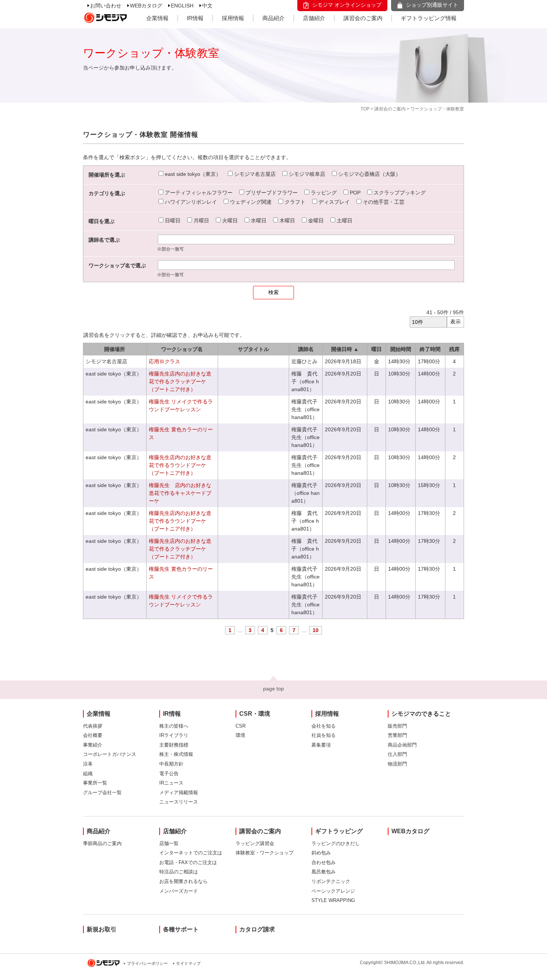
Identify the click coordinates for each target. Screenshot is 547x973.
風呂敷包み (323, 871)
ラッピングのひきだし (335, 843)
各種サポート (181, 929)
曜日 (376, 349)
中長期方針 (171, 764)
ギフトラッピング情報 (429, 18)
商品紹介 (273, 18)
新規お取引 (101, 929)
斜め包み (321, 853)
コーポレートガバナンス (109, 754)
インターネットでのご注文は (190, 853)
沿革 (88, 764)
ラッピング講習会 (255, 843)
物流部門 (397, 764)
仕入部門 (397, 754)
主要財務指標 (173, 745)
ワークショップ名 (182, 349)
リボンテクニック (330, 881)
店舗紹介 (314, 18)
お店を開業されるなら (183, 881)
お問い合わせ (105, 6)
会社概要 (92, 735)
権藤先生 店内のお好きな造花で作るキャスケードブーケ (180, 493)
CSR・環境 (254, 714)
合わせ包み (323, 862)
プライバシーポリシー (147, 963)
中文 (207, 6)
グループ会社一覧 (102, 792)
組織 (88, 773)
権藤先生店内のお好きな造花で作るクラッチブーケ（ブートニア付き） (180, 381)
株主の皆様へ (173, 726)
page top (273, 689)
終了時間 (430, 349)
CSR (241, 726)
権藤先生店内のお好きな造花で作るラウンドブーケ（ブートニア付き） (180, 465)
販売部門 (397, 726)
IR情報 (195, 18)
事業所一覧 (95, 783)
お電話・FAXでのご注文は (188, 862)
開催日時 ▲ (345, 349)
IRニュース (171, 783)
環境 (240, 735)
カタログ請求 (257, 929)
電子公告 (169, 773)
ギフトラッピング (339, 831)
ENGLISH (182, 6)
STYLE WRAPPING (333, 900)
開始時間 (400, 349)
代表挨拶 (92, 726)
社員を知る (323, 735)
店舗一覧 (169, 843)
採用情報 (233, 18)
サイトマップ (188, 963)
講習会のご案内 (363, 18)
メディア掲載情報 (178, 792)
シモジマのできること (421, 714)
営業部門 (397, 735)
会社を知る (323, 726)
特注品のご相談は (178, 871)
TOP (365, 109)
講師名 (306, 349)
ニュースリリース (178, 802)
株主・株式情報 (176, 754)
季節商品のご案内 (102, 843)
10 (316, 630)
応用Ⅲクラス (164, 361)
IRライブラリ (173, 735)
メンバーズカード (178, 891)
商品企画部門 (402, 745)
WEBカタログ (146, 6)
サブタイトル (253, 349)
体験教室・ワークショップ (265, 853)
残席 (454, 349)
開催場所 (114, 349)
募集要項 (321, 745)
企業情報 (157, 18)
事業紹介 (92, 745)
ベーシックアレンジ (333, 891)
